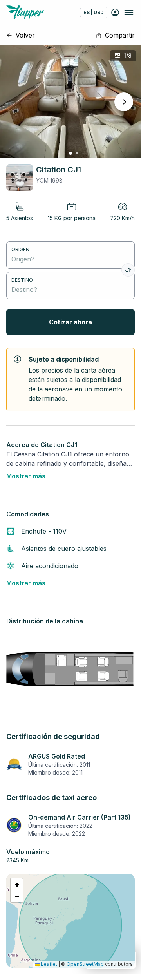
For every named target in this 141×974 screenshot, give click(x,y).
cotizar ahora (70, 322)
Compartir (120, 35)
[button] (17, 884)
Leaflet (48, 964)
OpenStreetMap (85, 964)
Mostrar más (25, 476)
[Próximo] (123, 101)
